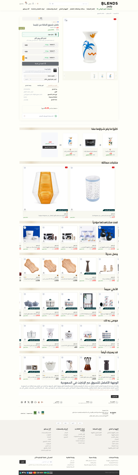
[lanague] (36, 4)
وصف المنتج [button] (28, 85)
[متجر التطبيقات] (38, 402)
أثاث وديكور (108, 13)
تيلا (80, 423)
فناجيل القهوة (115, 435)
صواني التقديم (115, 437)
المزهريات (48, 443)
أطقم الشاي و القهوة (96, 432)
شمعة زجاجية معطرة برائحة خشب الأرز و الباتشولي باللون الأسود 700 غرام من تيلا (90, 151)
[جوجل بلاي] (42, 402)
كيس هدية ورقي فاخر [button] (50, 79)
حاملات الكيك (115, 443)
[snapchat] (35, 402)
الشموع (66, 437)
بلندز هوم (113, 213)
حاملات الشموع (100, 13)
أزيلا (58, 423)
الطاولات (48, 435)
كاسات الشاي (115, 441)
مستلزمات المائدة (80, 440)
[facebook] (25, 402)
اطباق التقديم (81, 438)
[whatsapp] (21, 402)
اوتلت (115, 19)
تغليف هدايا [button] (51, 76)
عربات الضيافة (115, 446)
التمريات (117, 439)
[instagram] (32, 402)
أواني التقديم (82, 434)
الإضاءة (49, 437)
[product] (92, 188)
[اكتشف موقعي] (24, 116)
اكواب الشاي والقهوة (113, 448)
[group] (90, 75)
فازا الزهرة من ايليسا (110, 151)
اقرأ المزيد (114, 396)
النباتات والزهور (47, 448)
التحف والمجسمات (46, 432)
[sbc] (39, 413)
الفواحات (65, 435)
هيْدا (65, 423)
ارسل (22, 462)
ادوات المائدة (81, 443)
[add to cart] (71, 209)
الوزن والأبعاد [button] (40, 85)
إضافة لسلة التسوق (49, 147)
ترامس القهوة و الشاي (113, 432)
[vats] (43, 413)
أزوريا (73, 423)
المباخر (66, 432)
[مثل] (71, 168)
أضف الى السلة (39, 63)
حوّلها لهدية (48, 69)
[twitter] (28, 402)
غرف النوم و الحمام (46, 450)
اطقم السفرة (98, 435)
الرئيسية (115, 13)
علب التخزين (48, 446)
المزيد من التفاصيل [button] (52, 85)
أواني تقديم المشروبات (79, 436)
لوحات (49, 439)
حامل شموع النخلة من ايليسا (70, 151)
